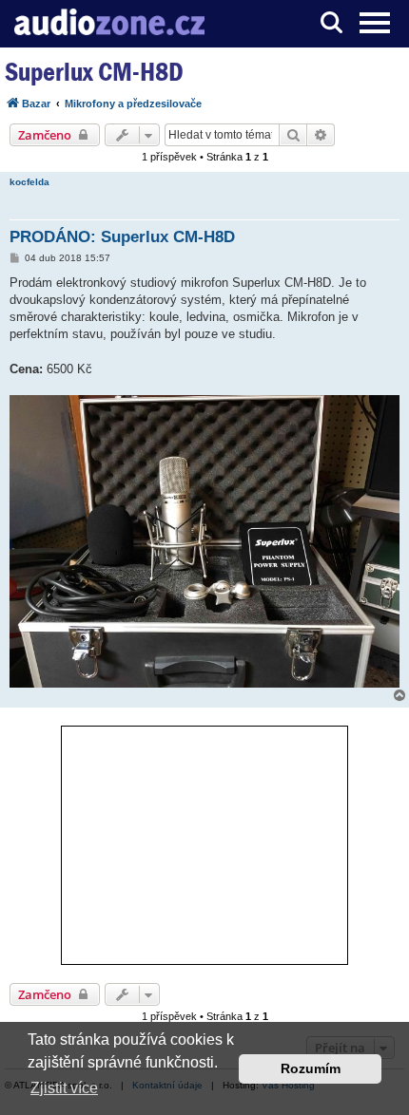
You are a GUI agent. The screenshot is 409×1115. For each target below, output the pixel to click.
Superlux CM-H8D (94, 71)
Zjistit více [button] (64, 1088)
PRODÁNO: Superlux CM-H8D (122, 237)
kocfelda (29, 182)
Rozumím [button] (311, 1068)
